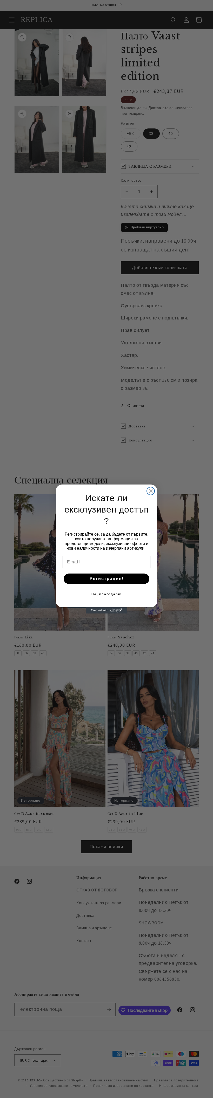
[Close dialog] (151, 491)
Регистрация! (107, 578)
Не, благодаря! (106, 594)
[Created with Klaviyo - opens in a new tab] (106, 610)
